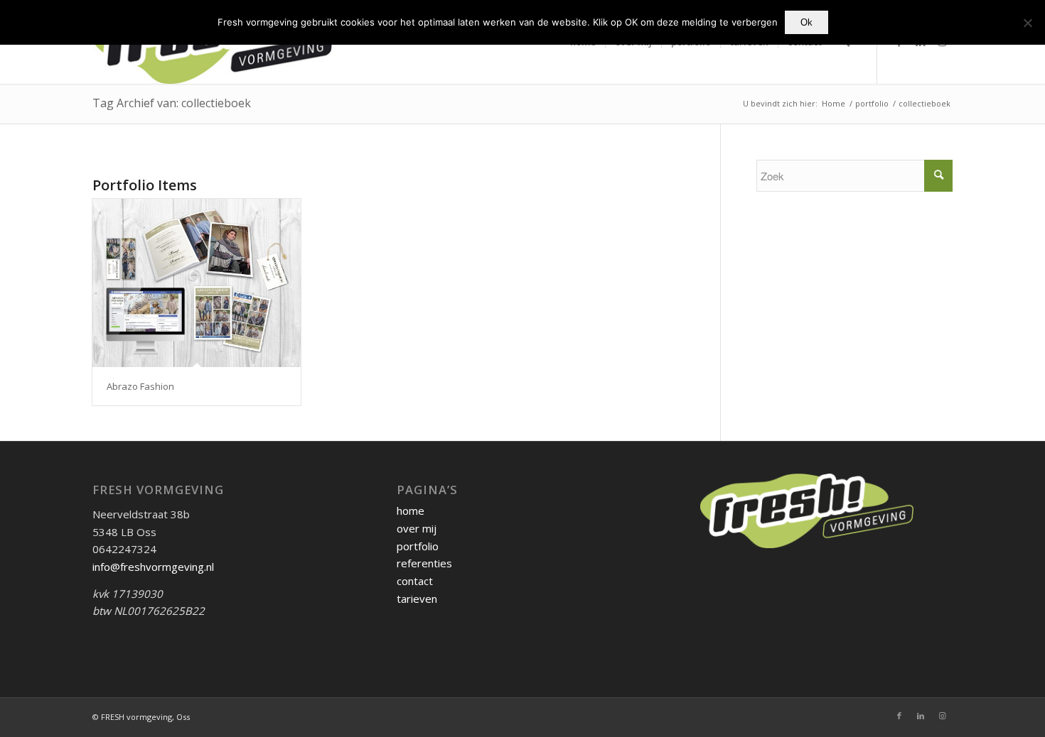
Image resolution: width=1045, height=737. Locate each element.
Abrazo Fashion (140, 386)
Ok (806, 22)
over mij (416, 528)
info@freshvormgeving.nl (153, 566)
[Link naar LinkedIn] (920, 715)
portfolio (418, 546)
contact (415, 581)
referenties (424, 563)
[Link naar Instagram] (942, 715)
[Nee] (1027, 23)
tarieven (417, 598)
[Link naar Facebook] (899, 715)
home (410, 510)
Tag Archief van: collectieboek (171, 103)
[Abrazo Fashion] (196, 283)
